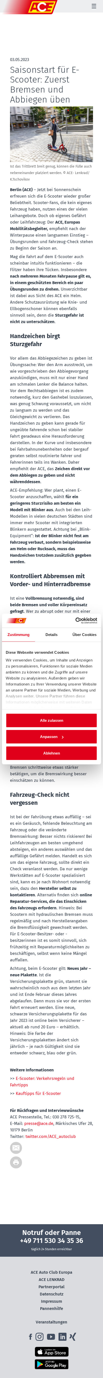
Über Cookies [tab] (84, 634)
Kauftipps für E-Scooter (38, 1093)
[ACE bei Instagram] (41, 1338)
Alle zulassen (51, 720)
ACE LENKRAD (51, 1279)
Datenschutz (52, 1294)
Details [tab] (52, 634)
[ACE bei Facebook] (31, 1338)
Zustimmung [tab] (19, 634)
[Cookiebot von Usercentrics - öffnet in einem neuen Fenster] (75, 620)
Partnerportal (51, 1286)
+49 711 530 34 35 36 (51, 1240)
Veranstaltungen (51, 1322)
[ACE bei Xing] (73, 1338)
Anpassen (49, 737)
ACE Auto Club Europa (51, 1272)
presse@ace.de (38, 1123)
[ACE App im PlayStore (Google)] (51, 1364)
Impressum (51, 1301)
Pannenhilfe (51, 1308)
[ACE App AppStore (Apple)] (51, 1352)
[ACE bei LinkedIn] (63, 1338)
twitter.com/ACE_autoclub (51, 1136)
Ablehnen (51, 753)
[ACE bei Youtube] (51, 1338)
